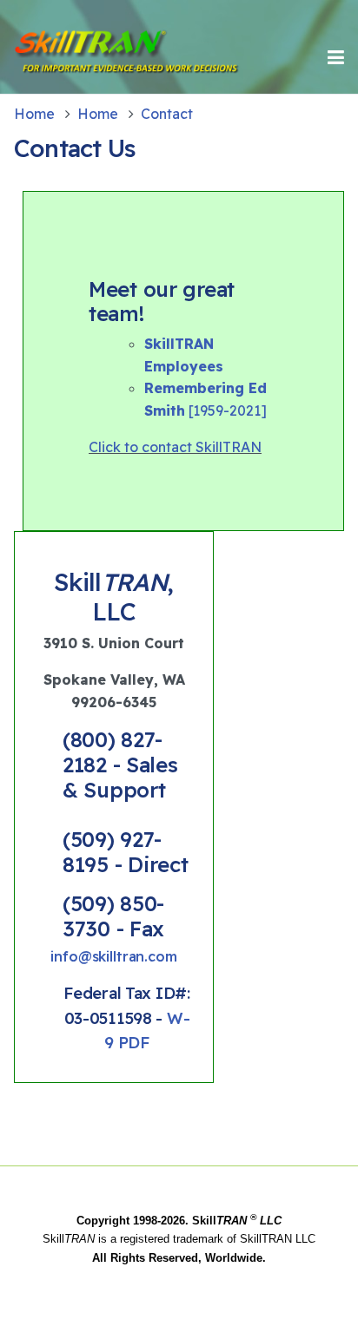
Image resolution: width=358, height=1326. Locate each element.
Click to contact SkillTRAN (175, 447)
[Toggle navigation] (336, 57)
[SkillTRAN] (72, 57)
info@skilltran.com (113, 956)
